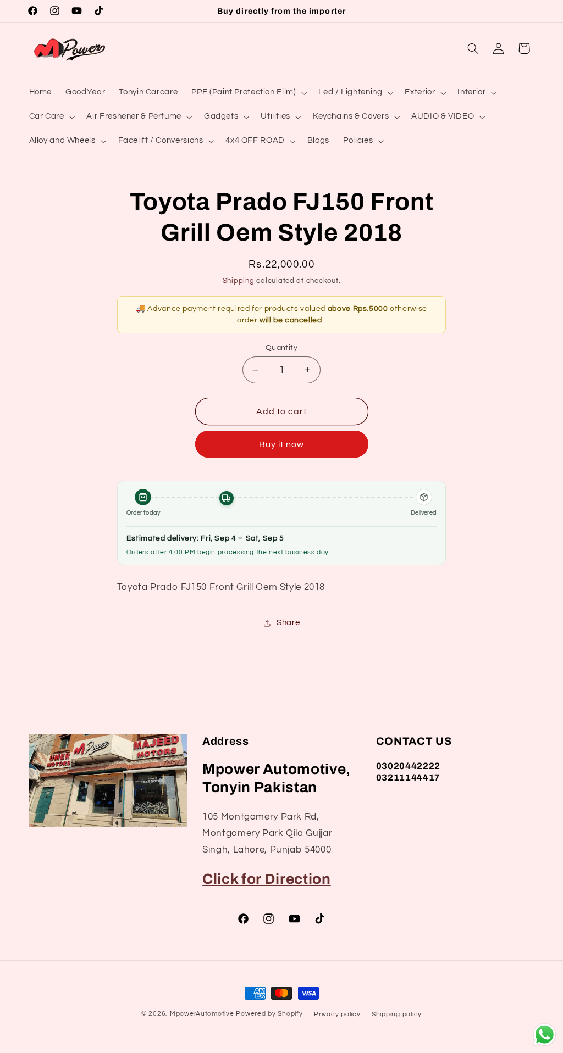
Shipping (239, 281)
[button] (248, 93)
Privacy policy (337, 1014)
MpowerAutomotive (202, 1014)
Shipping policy (397, 1014)
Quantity (281, 348)
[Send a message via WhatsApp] (545, 1035)
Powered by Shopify (269, 1014)
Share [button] (288, 623)
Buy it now (282, 444)
